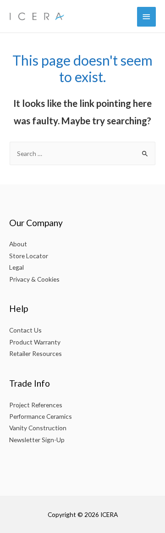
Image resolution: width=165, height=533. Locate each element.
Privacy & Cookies (34, 279)
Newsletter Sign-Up (37, 440)
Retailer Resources (35, 353)
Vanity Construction (37, 428)
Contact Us (25, 330)
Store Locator (28, 256)
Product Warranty (34, 342)
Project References (35, 405)
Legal (16, 267)
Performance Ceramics (40, 416)
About (18, 244)
